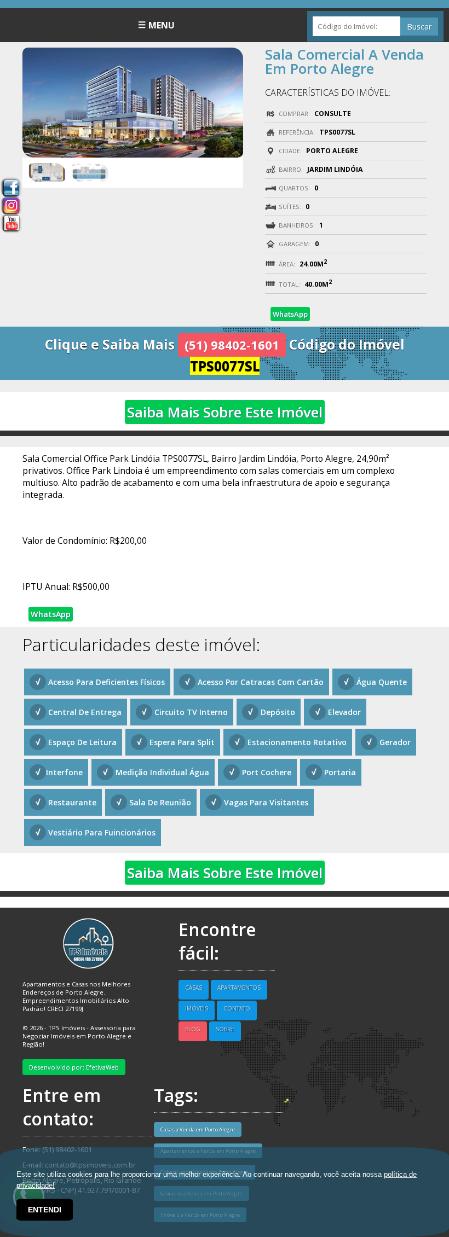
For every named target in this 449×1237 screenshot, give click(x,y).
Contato (236, 1008)
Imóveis (196, 1008)
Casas (193, 987)
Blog (192, 1029)
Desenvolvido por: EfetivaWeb (74, 1067)
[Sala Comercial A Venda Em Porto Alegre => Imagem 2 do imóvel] (90, 172)
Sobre (225, 1029)
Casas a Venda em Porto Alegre (197, 1129)
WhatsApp (290, 314)
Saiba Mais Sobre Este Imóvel (225, 412)
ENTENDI (44, 1209)
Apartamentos (239, 987)
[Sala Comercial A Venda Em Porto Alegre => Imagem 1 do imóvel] (46, 172)
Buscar (419, 26)
